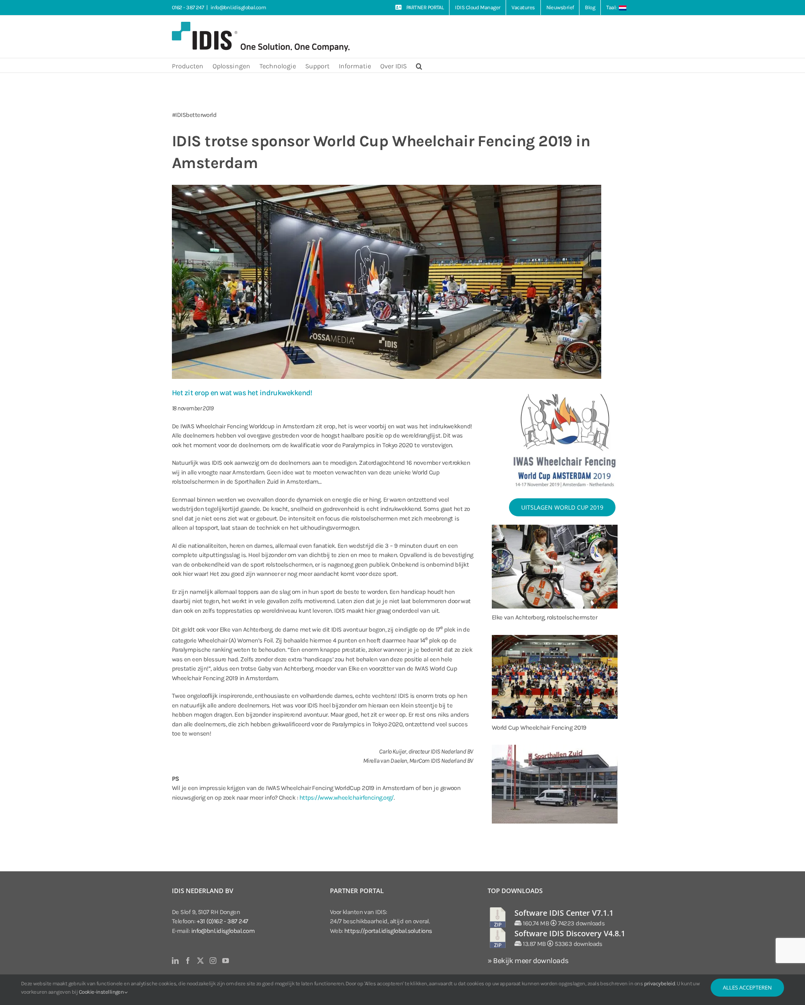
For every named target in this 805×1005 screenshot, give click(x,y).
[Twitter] (200, 960)
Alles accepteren (747, 987)
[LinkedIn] (175, 960)
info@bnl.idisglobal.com (238, 7)
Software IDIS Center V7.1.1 (563, 913)
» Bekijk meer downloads (528, 960)
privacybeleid (659, 983)
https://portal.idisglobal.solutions (388, 931)
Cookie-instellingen (102, 992)
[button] (419, 65)
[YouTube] (225, 960)
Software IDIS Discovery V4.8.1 (569, 933)
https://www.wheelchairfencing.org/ (346, 797)
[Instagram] (213, 960)
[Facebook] (187, 960)
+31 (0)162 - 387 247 (222, 921)
